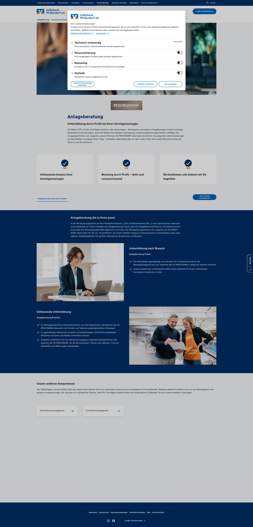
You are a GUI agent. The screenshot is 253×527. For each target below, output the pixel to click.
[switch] (179, 52)
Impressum (101, 33)
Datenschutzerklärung (81, 33)
